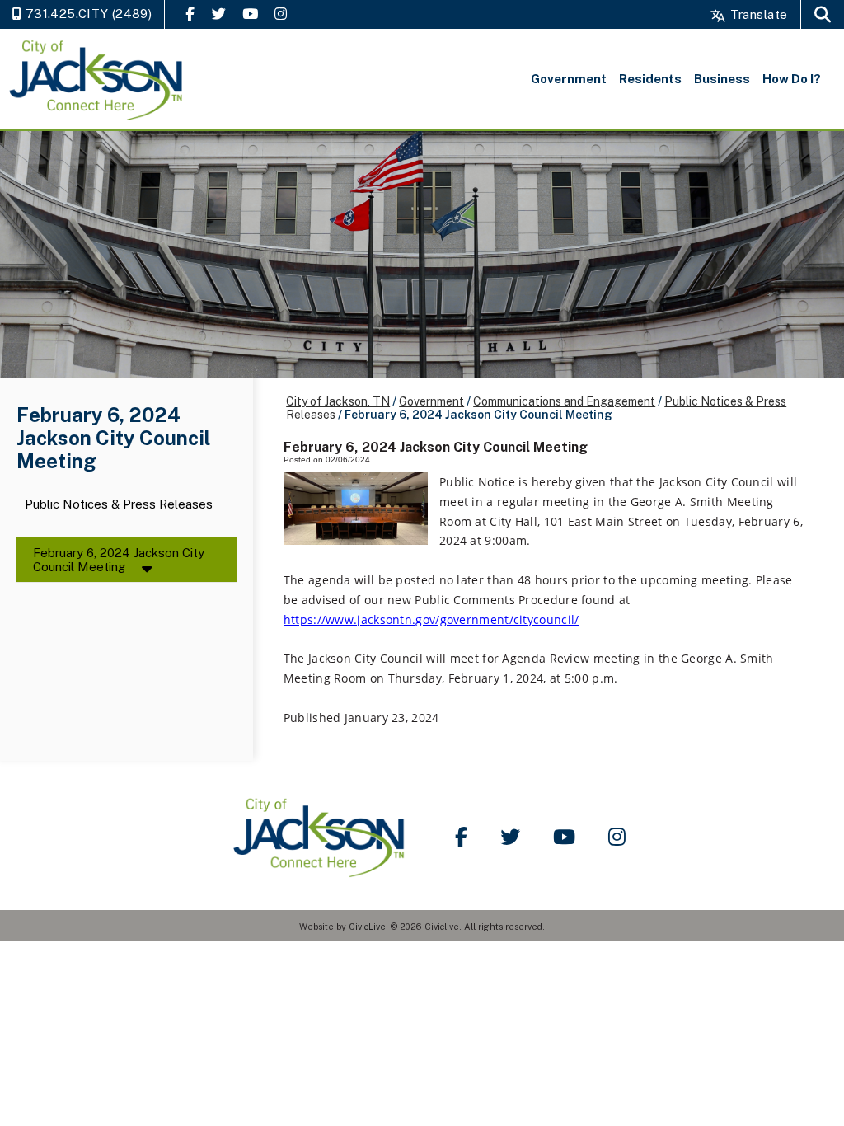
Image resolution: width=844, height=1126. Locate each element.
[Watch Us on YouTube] (250, 14)
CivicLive (367, 926)
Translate (757, 14)
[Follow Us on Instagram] (280, 14)
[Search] (822, 14)
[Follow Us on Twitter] (219, 14)
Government (431, 401)
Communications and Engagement (564, 401)
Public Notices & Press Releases (119, 504)
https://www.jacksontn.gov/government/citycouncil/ (431, 619)
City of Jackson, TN (338, 401)
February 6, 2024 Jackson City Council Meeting (118, 560)
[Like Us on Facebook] (190, 14)
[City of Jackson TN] (97, 79)
